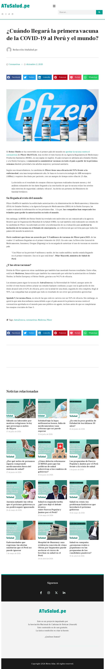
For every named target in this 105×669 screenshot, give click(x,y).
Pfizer (49, 320)
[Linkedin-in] (64, 592)
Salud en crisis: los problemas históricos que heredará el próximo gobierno (83, 505)
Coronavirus (14, 64)
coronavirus (31, 320)
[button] (13, 77)
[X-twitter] (56, 592)
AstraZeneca (19, 320)
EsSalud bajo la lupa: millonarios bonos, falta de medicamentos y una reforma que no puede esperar (52, 426)
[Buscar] (99, 12)
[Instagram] (6, 14)
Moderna (42, 320)
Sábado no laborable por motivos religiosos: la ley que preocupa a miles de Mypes (19, 424)
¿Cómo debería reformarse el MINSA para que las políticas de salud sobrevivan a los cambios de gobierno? (52, 466)
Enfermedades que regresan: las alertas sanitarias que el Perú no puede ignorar (19, 546)
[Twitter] (9, 14)
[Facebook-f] (41, 592)
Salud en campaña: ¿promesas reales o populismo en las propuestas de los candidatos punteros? (81, 547)
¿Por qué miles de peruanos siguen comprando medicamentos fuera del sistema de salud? (20, 465)
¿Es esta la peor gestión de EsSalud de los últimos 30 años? (83, 423)
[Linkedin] (12, 14)
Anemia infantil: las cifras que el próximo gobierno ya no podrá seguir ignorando (20, 504)
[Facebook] (2, 14)
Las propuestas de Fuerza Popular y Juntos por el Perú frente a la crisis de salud (84, 464)
